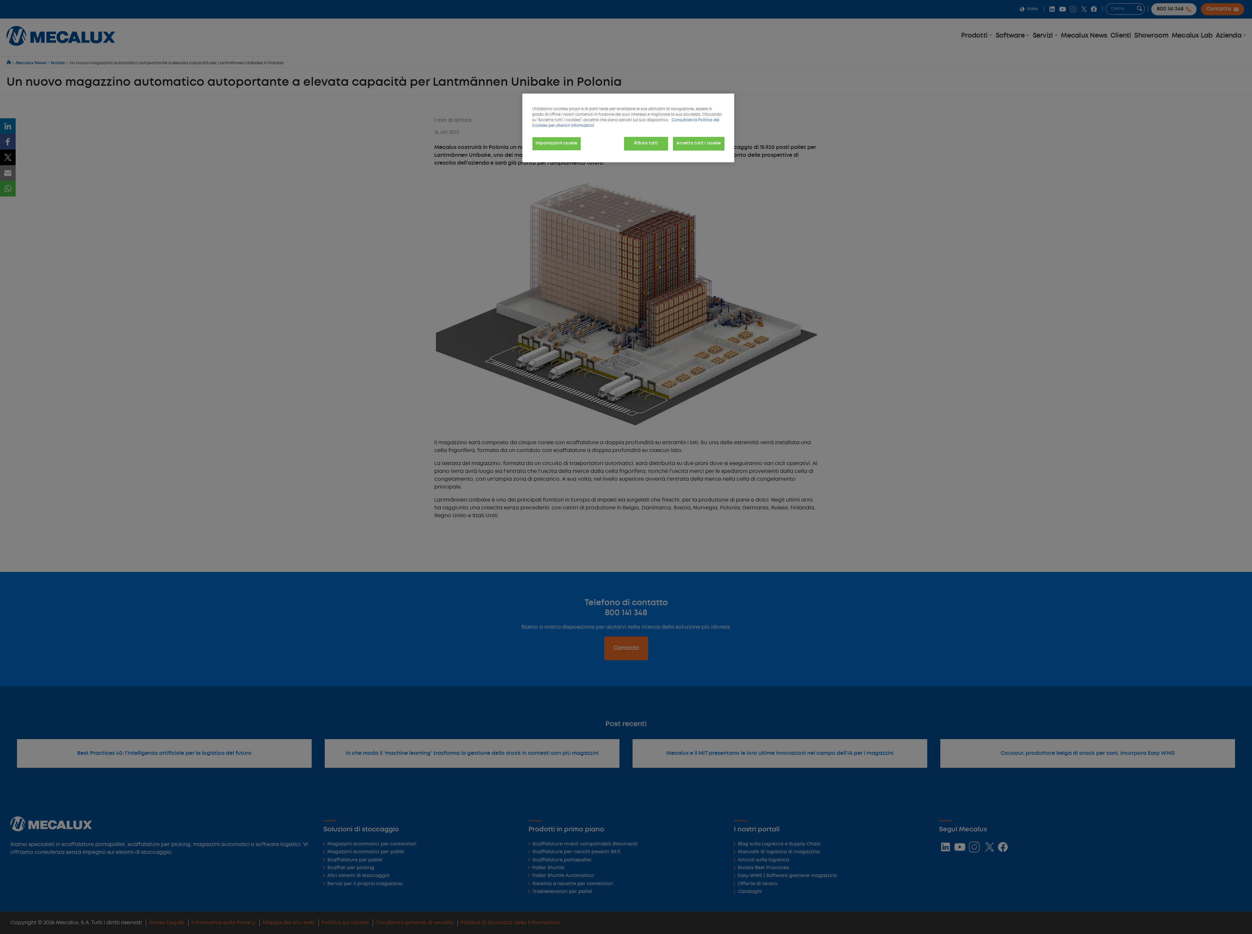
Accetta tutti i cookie (699, 143)
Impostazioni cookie (556, 143)
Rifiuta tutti (646, 143)
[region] (628, 128)
